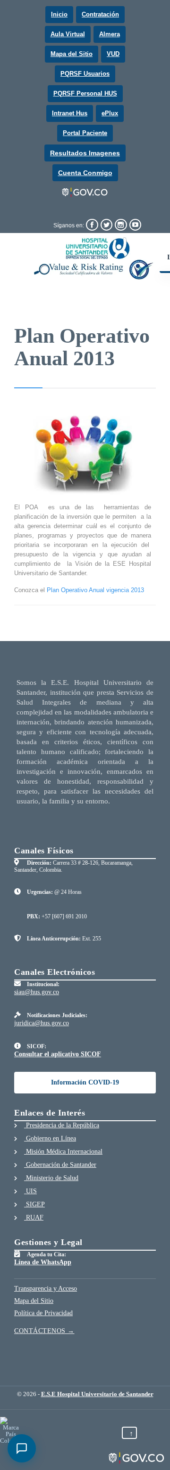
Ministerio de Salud (51, 1177)
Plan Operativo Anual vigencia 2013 (95, 590)
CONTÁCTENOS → (44, 1330)
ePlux (110, 113)
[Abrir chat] (22, 1448)
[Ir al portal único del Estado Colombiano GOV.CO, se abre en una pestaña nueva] (85, 192)
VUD (113, 53)
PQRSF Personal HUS (85, 93)
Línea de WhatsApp (42, 1262)
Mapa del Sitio (72, 53)
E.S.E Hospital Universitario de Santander (97, 1394)
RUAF (33, 1217)
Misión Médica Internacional (63, 1151)
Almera (109, 34)
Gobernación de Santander (60, 1164)
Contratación (100, 14)
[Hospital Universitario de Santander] (94, 258)
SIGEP (34, 1204)
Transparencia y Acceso (45, 1288)
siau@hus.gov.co (36, 992)
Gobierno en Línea (50, 1138)
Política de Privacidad (43, 1313)
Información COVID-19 (85, 1082)
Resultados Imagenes (85, 153)
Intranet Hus (69, 113)
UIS (30, 1191)
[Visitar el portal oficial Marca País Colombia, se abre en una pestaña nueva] (10, 1430)
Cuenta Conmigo (85, 173)
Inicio (59, 14)
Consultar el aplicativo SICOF (57, 1054)
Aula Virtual (68, 34)
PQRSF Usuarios (85, 73)
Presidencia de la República (61, 1125)
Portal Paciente (85, 133)
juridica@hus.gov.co (41, 1023)
